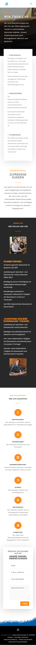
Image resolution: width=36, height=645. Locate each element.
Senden (24, 603)
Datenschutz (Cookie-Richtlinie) (18, 642)
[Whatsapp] (18, 629)
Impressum (24, 637)
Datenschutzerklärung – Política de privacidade (18, 639)
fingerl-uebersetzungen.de (20, 635)
